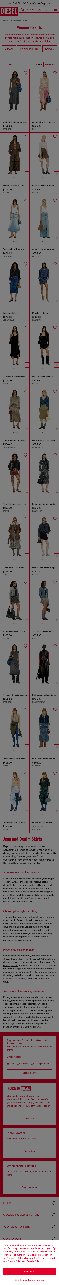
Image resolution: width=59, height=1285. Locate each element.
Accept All (29, 1271)
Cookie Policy (34, 1261)
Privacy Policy (14, 1261)
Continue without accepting (29, 1280)
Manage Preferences (36, 1258)
